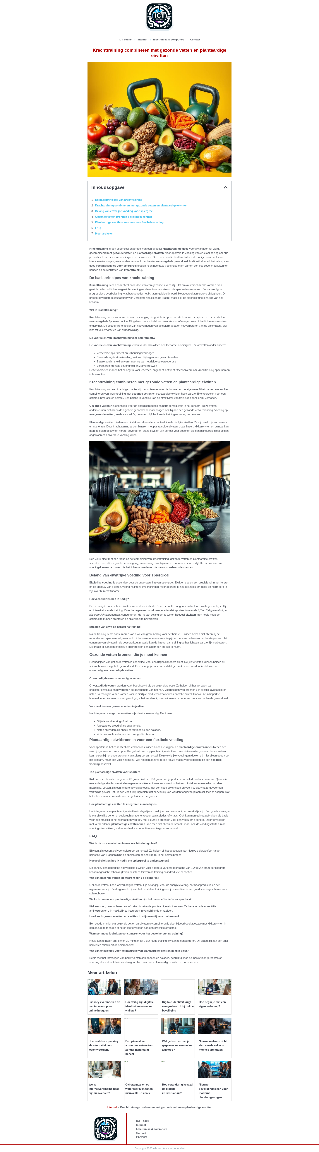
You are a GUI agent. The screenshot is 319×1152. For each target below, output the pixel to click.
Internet (142, 39)
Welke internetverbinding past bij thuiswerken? (104, 1089)
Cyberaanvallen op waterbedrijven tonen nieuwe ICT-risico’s (139, 1089)
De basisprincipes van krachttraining (118, 199)
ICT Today (125, 39)
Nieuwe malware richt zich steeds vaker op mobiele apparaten (213, 1045)
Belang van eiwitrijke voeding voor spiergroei (124, 211)
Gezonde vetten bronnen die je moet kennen (123, 216)
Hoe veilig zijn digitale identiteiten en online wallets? (139, 1006)
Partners (141, 1136)
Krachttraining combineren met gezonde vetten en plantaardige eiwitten (141, 205)
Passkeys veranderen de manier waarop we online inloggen (104, 1006)
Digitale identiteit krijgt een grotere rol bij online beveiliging (178, 1006)
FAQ (98, 228)
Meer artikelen (104, 233)
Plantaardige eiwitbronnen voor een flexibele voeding (129, 222)
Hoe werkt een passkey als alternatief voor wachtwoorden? (103, 1045)
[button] (226, 187)
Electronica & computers (168, 39)
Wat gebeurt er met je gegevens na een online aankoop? (177, 1045)
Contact (195, 39)
